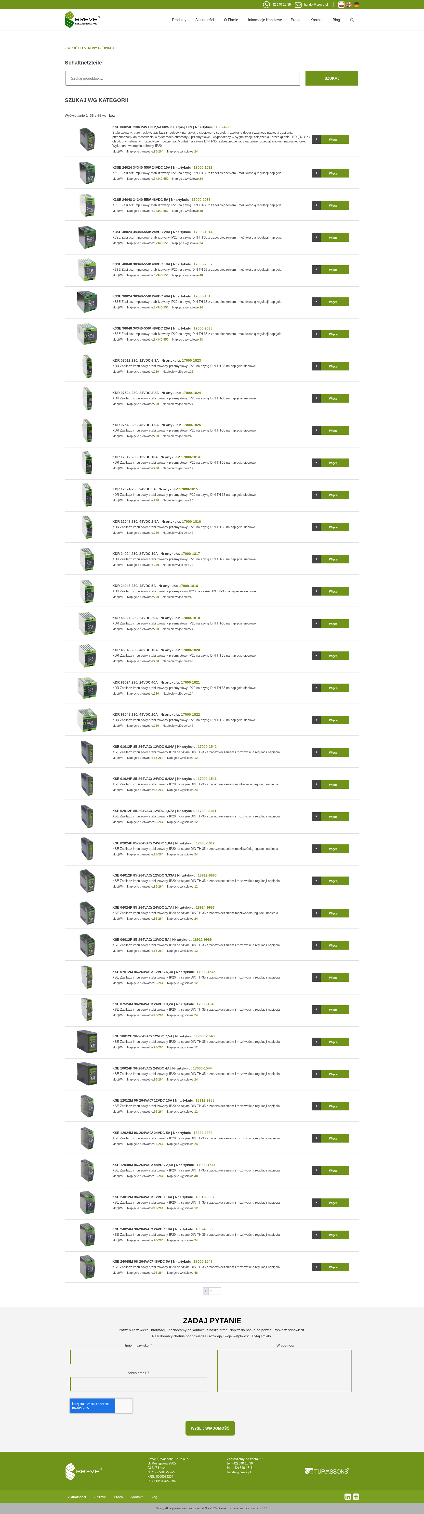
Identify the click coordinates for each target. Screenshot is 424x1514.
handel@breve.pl (316, 4)
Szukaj (332, 78)
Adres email (138, 1373)
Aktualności (204, 20)
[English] (349, 4)
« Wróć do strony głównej (89, 48)
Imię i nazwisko (138, 1345)
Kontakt (316, 20)
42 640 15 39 (281, 4)
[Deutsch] (356, 4)
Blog (336, 20)
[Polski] (341, 4)
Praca (295, 20)
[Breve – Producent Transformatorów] (82, 19)
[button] (352, 19)
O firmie (231, 20)
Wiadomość (286, 1345)
